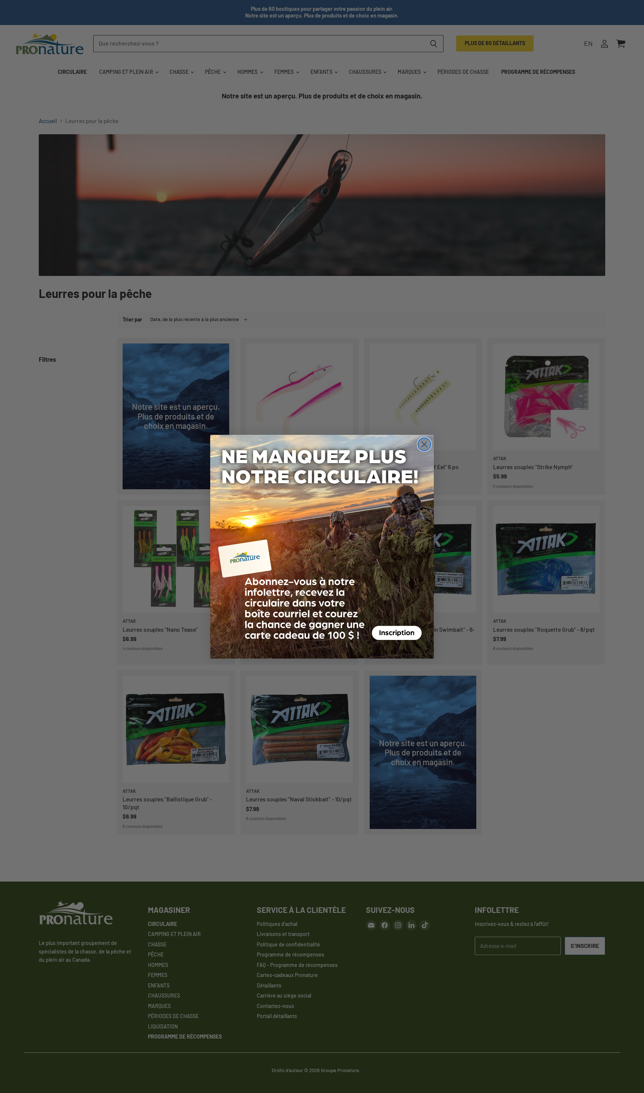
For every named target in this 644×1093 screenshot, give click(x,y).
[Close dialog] (424, 444)
